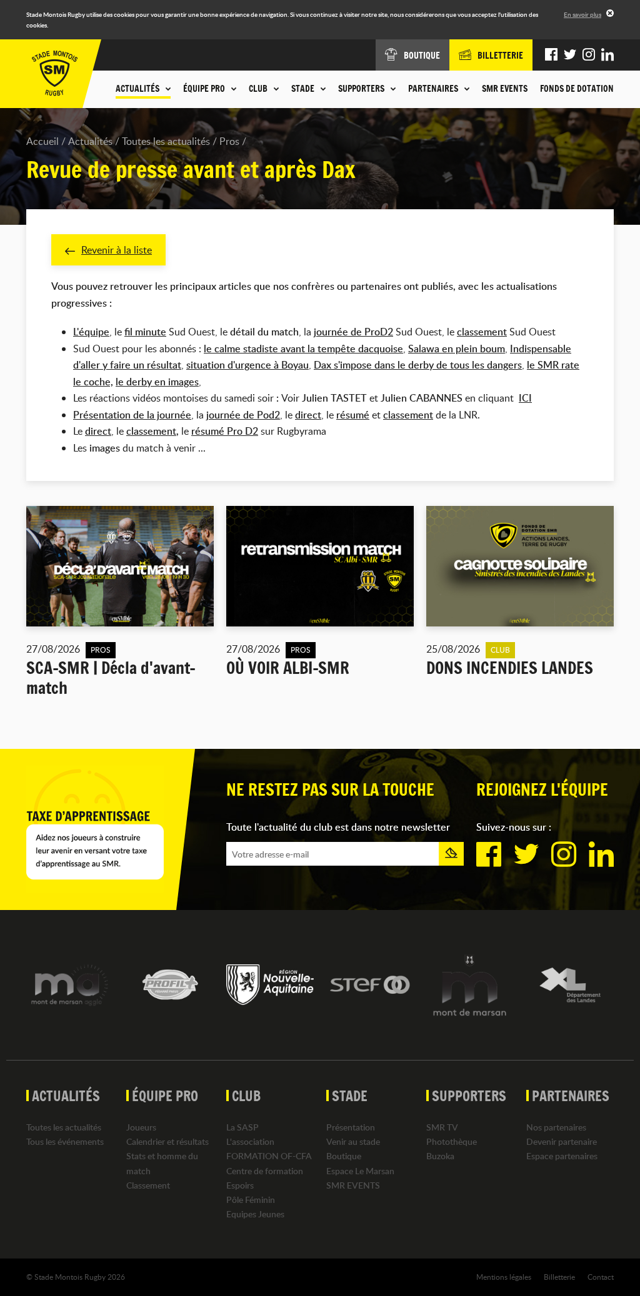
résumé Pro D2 (224, 431)
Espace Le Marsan (360, 1171)
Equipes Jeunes (255, 1214)
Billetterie (559, 1277)
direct (98, 431)
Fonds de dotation (577, 88)
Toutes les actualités (166, 141)
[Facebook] (551, 55)
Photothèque (451, 1141)
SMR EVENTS (505, 88)
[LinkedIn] (607, 55)
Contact (601, 1277)
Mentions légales (503, 1277)
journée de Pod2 (243, 415)
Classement (148, 1185)
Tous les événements (65, 1141)
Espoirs (240, 1185)
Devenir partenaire (561, 1141)
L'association (250, 1141)
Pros (229, 141)
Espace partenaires (562, 1156)
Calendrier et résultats (167, 1141)
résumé (352, 415)
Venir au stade (353, 1141)
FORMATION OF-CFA (269, 1156)
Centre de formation (264, 1171)
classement (482, 332)
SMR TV (442, 1127)
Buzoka (440, 1156)
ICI (525, 398)
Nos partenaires (556, 1127)
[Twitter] (570, 55)
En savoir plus (582, 14)
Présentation (350, 1127)
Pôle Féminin (250, 1199)
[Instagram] (588, 55)
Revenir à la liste (116, 250)
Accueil (42, 141)
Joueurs (141, 1127)
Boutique (343, 1156)
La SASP (242, 1127)
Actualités (90, 141)
